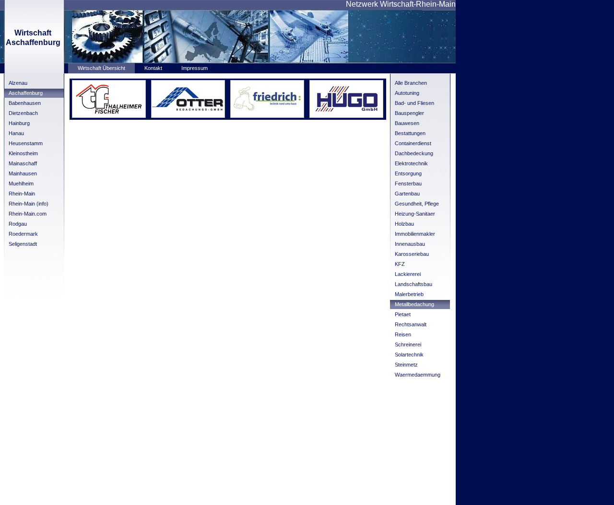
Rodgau (18, 224)
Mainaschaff (23, 163)
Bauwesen (407, 123)
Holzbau (404, 224)
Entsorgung (408, 173)
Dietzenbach (23, 113)
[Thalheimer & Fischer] (109, 116)
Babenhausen (25, 103)
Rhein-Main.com (28, 214)
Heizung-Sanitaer (415, 214)
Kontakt (153, 68)
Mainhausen (23, 173)
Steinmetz (406, 364)
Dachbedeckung (414, 153)
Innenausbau (410, 244)
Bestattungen (410, 133)
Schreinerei (408, 344)
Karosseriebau (412, 254)
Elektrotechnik (411, 163)
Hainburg (19, 123)
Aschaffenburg (26, 93)
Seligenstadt (23, 244)
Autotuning (407, 93)
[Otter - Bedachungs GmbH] (188, 116)
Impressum (194, 68)
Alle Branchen (411, 83)
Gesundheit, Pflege (417, 204)
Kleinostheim (23, 153)
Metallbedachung (414, 304)
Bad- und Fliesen (414, 103)
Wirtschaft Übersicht (101, 68)
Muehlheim (21, 183)
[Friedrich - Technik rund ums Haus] (267, 116)
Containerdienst (413, 143)
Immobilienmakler (415, 234)
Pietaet (403, 314)
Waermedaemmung (417, 375)
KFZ (400, 264)
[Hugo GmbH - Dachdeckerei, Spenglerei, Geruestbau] (346, 116)
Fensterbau (408, 183)
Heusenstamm (26, 143)
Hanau (16, 133)
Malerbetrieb (409, 294)
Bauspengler (409, 113)
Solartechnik (409, 354)
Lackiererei (408, 274)
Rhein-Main (22, 193)
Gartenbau (407, 193)
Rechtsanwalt (410, 324)
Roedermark (23, 234)
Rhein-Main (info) (28, 204)
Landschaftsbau (413, 284)
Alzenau (18, 83)
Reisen (403, 334)
